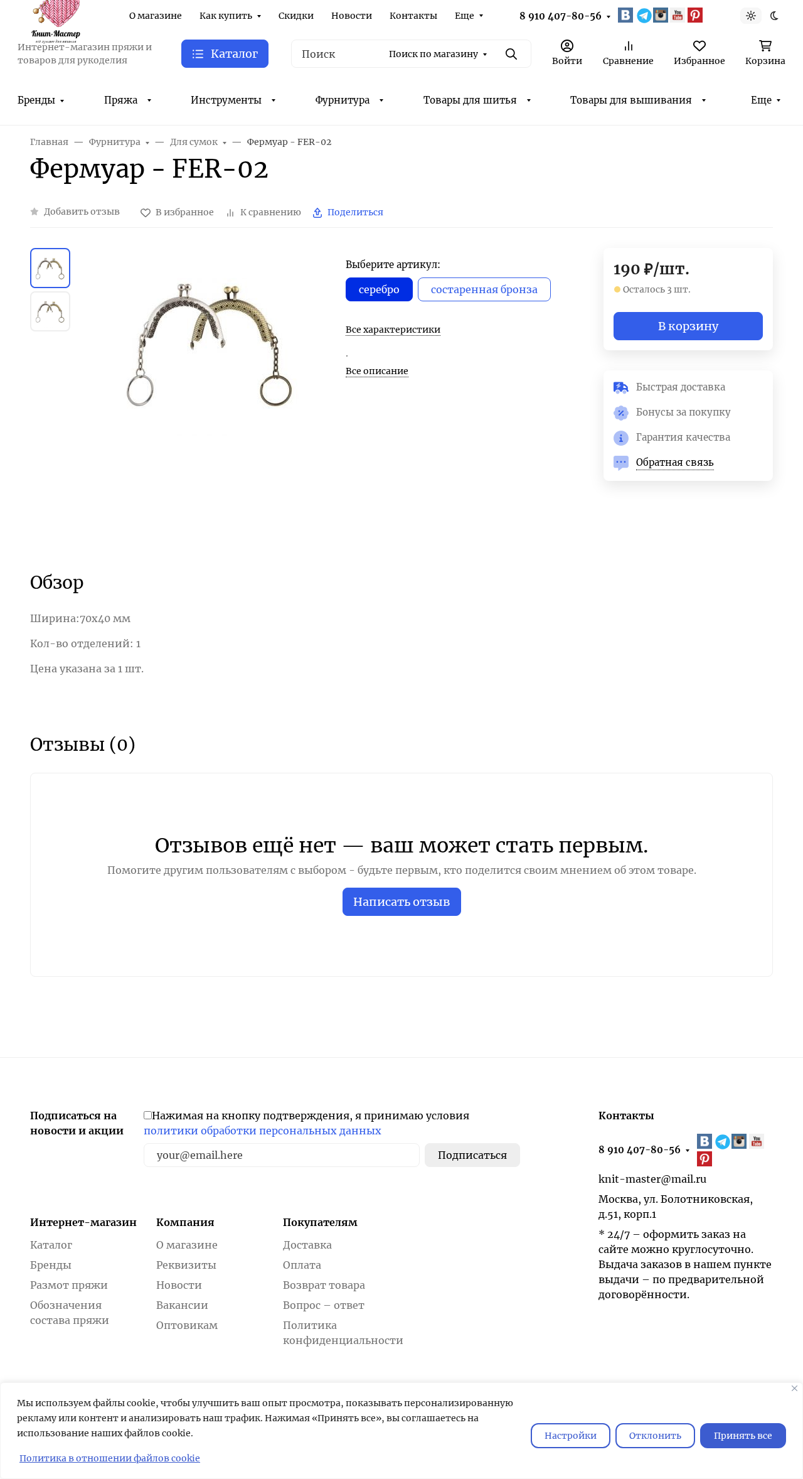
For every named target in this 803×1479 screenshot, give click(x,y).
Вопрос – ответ (323, 1305)
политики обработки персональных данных (262, 1130)
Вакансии (182, 1305)
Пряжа (120, 100)
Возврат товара (324, 1285)
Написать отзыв (401, 902)
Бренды (36, 100)
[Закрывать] (794, 1388)
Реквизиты (186, 1265)
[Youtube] (679, 15)
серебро (379, 289)
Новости (351, 15)
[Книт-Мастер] (55, 14)
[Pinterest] (696, 15)
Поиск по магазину (433, 54)
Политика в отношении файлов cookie (109, 1458)
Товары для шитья (470, 100)
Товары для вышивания (631, 100)
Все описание (377, 371)
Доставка (307, 1245)
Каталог (51, 1245)
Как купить (225, 15)
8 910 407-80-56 (560, 16)
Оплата (302, 1265)
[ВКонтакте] (626, 15)
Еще (464, 15)
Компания (185, 1222)
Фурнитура (343, 100)
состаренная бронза (484, 289)
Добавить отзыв (82, 211)
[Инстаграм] (662, 15)
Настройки (571, 1435)
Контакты (413, 15)
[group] (210, 398)
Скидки (296, 15)
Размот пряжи (69, 1285)
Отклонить (655, 1435)
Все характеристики (393, 329)
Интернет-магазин (83, 1222)
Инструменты (226, 100)
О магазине (155, 15)
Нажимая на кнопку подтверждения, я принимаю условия (306, 1123)
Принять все (743, 1435)
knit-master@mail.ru (652, 1179)
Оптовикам (187, 1325)
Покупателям (320, 1222)
